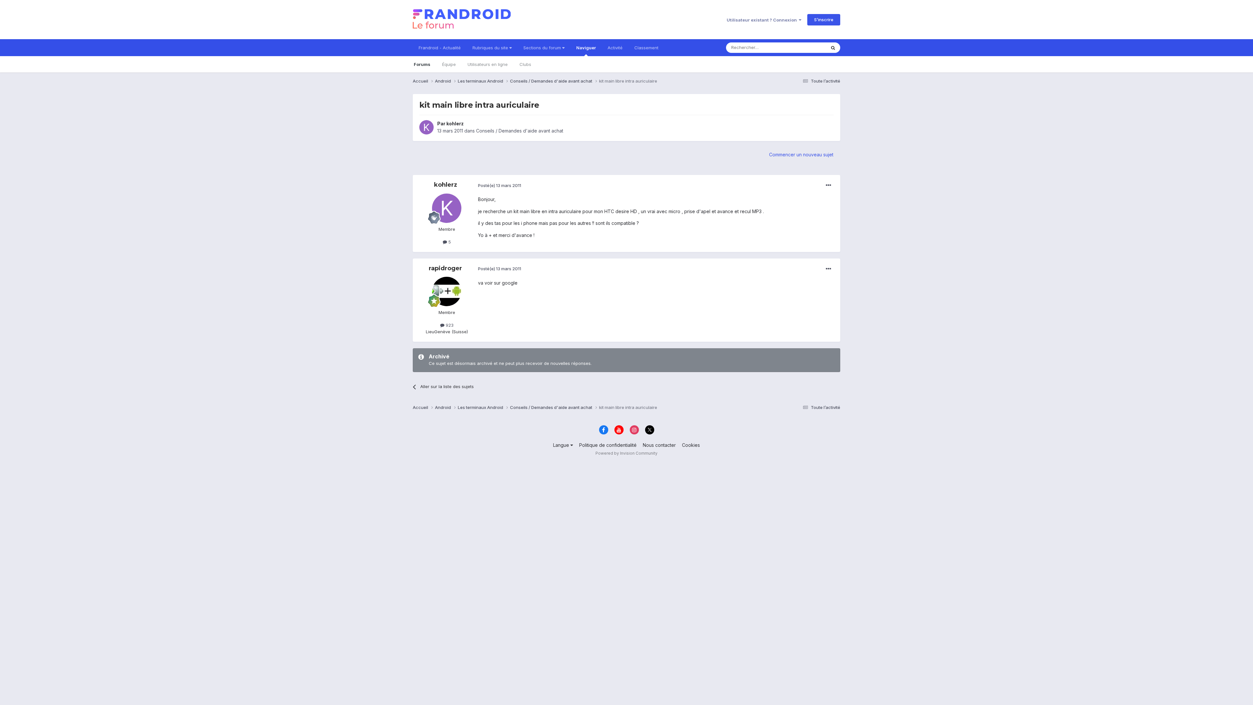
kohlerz (455, 123)
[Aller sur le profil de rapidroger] (446, 291)
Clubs (525, 64)
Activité (615, 47)
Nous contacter (659, 445)
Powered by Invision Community (626, 453)
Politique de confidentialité (608, 445)
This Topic (807, 47)
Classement (646, 47)
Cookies (691, 445)
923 (449, 325)
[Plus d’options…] (828, 185)
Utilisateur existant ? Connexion (763, 20)
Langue (561, 445)
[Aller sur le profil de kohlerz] (426, 127)
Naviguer (586, 47)
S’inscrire (823, 19)
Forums (422, 64)
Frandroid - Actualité (440, 47)
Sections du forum (542, 47)
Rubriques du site (490, 47)
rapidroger (445, 268)
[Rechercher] (833, 47)
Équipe (449, 64)
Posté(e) (499, 185)
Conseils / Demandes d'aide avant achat (519, 130)
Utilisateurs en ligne (488, 64)
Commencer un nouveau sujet (801, 154)
